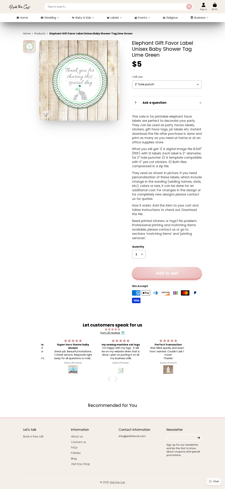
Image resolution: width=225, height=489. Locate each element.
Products (39, 33)
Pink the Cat (117, 482)
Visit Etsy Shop (80, 464)
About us (77, 436)
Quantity (138, 246)
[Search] (189, 7)
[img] (112, 329)
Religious (172, 17)
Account (203, 6)
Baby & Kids (83, 17)
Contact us (78, 442)
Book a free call (33, 436)
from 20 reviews (110, 333)
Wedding (50, 17)
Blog (74, 458)
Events (142, 17)
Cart (215, 6)
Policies (76, 453)
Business (199, 17)
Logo (19, 6)
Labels (115, 17)
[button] (109, 379)
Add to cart (167, 273)
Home (24, 17)
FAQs (74, 447)
